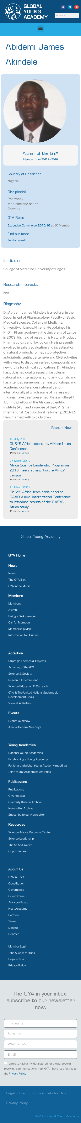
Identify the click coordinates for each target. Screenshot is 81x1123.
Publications (16, 789)
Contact (13, 934)
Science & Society (20, 673)
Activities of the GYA (21, 667)
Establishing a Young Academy (28, 759)
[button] (63, 7)
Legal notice (16, 959)
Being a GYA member (22, 616)
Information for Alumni (23, 635)
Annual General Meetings (24, 727)
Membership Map (19, 629)
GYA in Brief (16, 877)
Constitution (16, 883)
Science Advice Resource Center (29, 832)
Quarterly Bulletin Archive (25, 802)
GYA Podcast (16, 795)
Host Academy (17, 908)
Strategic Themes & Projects (27, 661)
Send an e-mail (16, 240)
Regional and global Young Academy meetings (38, 765)
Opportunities (17, 851)
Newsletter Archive (20, 808)
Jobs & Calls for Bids (21, 953)
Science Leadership (21, 838)
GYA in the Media (19, 586)
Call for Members (19, 622)
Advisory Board (18, 902)
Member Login (17, 946)
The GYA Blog (17, 579)
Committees (16, 896)
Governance (16, 889)
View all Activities (19, 703)
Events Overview (19, 720)
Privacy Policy (17, 965)
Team (12, 921)
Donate (13, 927)
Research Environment (23, 680)
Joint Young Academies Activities (29, 771)
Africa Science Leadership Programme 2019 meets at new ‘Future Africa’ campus (40, 470)
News (24, 452)
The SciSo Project (20, 845)
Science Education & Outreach (28, 686)
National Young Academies (25, 752)
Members (14, 603)
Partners (14, 915)
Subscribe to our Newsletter (26, 814)
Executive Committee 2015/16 (28, 225)
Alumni (12, 609)
